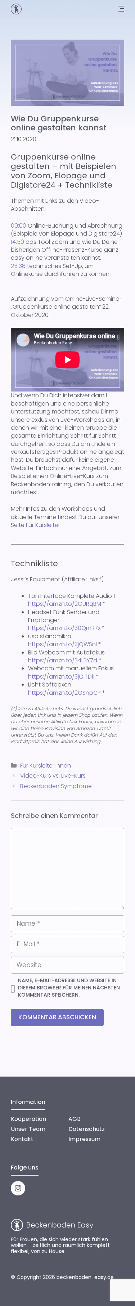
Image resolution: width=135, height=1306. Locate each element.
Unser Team (28, 1129)
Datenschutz (86, 1129)
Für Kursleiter (43, 525)
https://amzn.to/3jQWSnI (62, 644)
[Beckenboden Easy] (16, 9)
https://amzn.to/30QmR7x (64, 628)
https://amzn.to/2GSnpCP (64, 693)
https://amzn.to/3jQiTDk (61, 676)
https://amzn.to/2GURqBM (64, 604)
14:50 (17, 242)
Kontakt (22, 1139)
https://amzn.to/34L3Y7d (62, 660)
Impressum (84, 1139)
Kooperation (28, 1119)
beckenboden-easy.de (85, 1277)
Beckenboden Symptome (56, 786)
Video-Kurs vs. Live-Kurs (53, 775)
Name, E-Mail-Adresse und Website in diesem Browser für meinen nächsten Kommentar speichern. (69, 987)
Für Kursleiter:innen (45, 765)
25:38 (18, 266)
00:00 (18, 226)
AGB (74, 1119)
